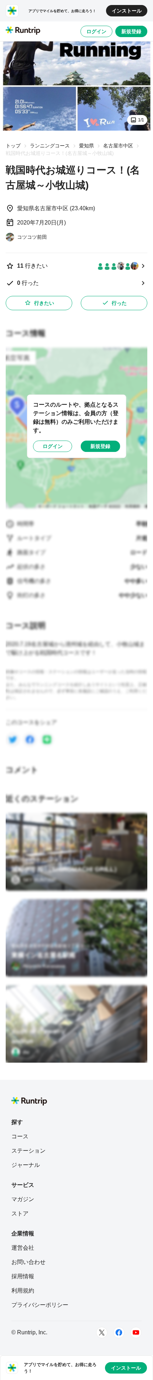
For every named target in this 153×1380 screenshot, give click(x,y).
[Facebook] (119, 1332)
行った (119, 303)
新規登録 (131, 31)
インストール (127, 11)
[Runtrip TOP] (23, 31)
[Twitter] (101, 1332)
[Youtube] (136, 1332)
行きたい (44, 303)
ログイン (96, 31)
